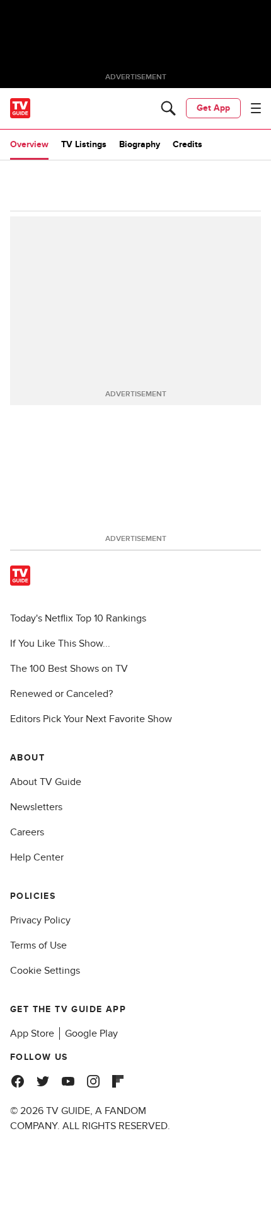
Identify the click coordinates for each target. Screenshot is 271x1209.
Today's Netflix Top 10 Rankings (78, 618)
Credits (187, 144)
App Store (32, 1033)
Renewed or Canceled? (61, 694)
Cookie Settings (45, 970)
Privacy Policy (40, 920)
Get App (213, 108)
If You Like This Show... (60, 643)
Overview (29, 144)
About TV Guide (45, 782)
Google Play (91, 1033)
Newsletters (36, 807)
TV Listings (84, 144)
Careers (27, 832)
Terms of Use (38, 945)
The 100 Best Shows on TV (69, 668)
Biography (139, 144)
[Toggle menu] (256, 108)
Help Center (37, 857)
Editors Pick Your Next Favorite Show (91, 719)
